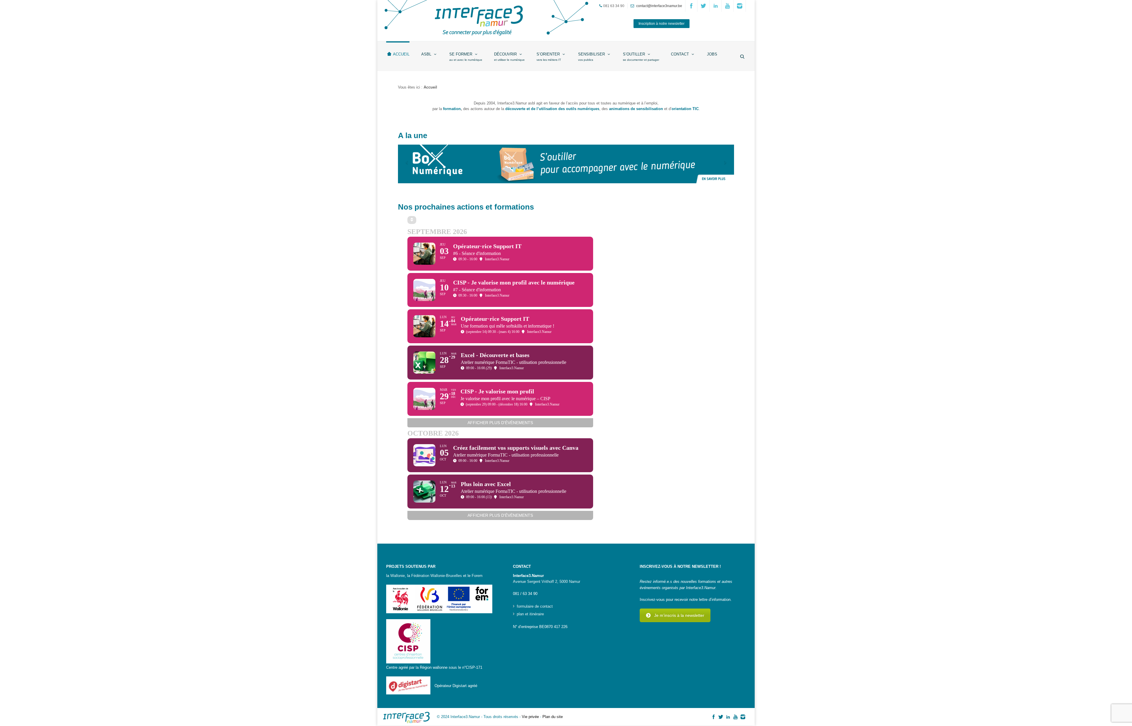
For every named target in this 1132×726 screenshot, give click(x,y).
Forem (477, 575)
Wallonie (397, 575)
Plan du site (552, 716)
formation (452, 109)
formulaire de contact (535, 606)
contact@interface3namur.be (659, 6)
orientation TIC (685, 109)
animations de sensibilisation (636, 109)
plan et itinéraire (530, 614)
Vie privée (530, 716)
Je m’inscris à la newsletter (679, 615)
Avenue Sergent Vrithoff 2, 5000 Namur (546, 581)
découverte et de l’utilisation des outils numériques (552, 109)
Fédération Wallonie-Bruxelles (436, 575)
